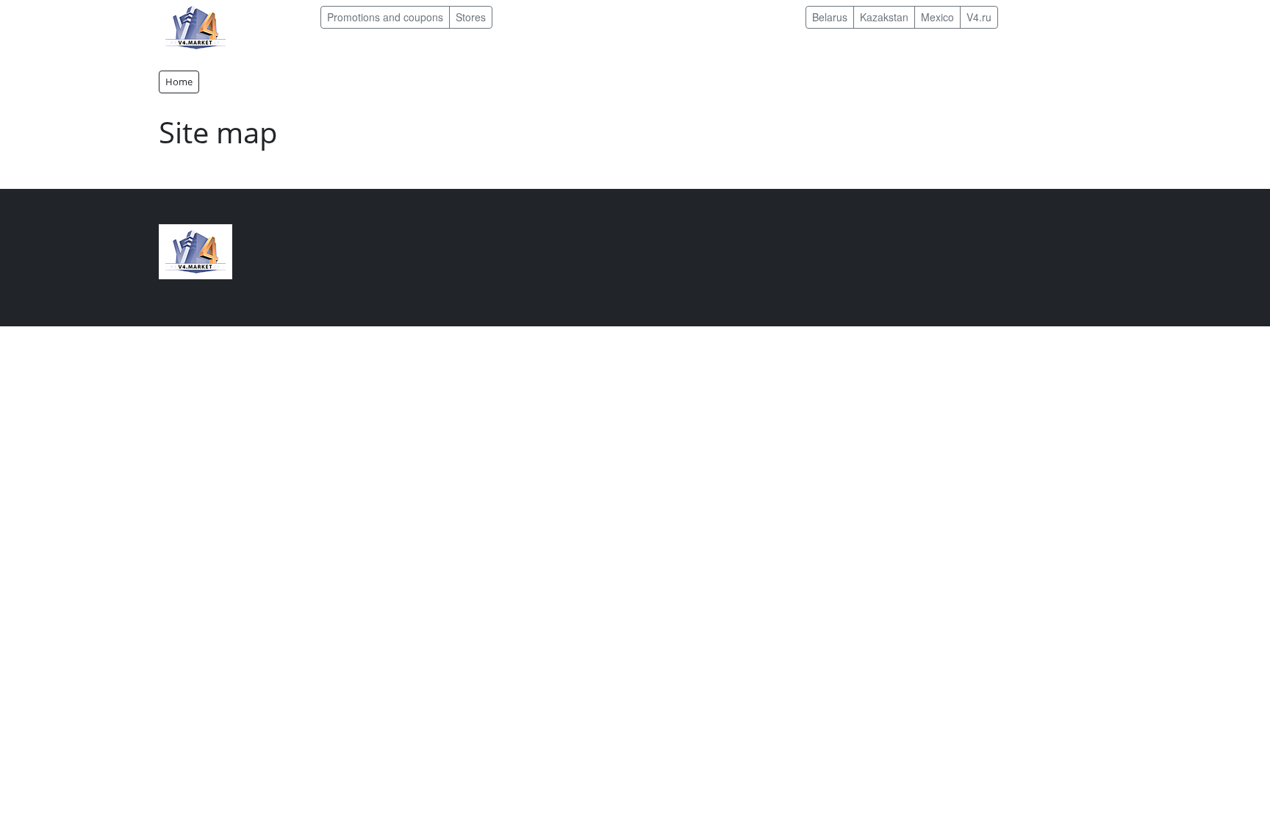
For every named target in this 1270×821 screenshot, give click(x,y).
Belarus (829, 17)
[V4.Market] (195, 26)
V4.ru (978, 17)
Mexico (937, 17)
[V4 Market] (195, 250)
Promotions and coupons (385, 17)
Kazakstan (884, 17)
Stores (471, 17)
